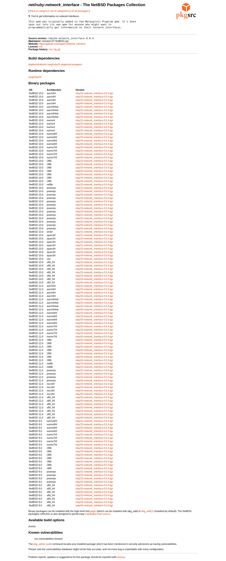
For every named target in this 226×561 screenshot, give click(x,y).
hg (55, 49)
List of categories (59, 11)
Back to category (39, 11)
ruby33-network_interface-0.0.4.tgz (94, 96)
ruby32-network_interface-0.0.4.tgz (94, 93)
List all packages (79, 11)
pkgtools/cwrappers (71, 64)
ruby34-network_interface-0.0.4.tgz (94, 100)
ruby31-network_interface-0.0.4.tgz (94, 107)
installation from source (97, 514)
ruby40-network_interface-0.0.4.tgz (94, 103)
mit (40, 46)
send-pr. (121, 557)
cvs (50, 49)
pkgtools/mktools (37, 64)
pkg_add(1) (147, 511)
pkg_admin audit (42, 544)
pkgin (93, 511)
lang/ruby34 (53, 64)
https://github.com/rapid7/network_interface (62, 44)
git (59, 49)
